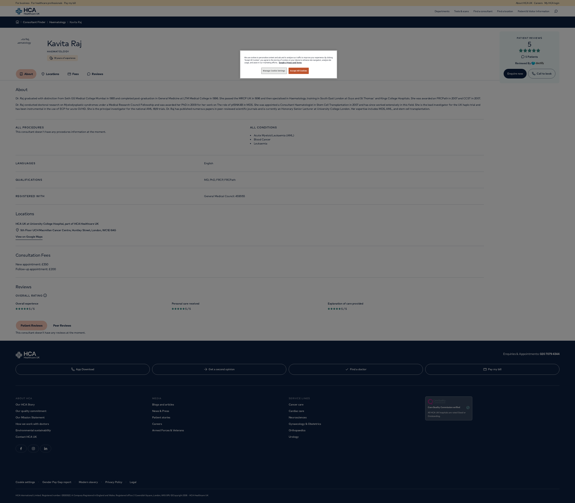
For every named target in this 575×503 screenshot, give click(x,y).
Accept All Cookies (298, 71)
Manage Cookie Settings (274, 71)
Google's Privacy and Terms (290, 63)
